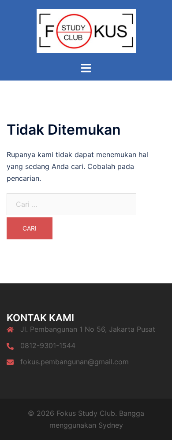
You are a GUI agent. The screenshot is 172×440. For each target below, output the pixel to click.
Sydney (110, 425)
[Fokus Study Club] (86, 30)
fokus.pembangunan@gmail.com (74, 361)
